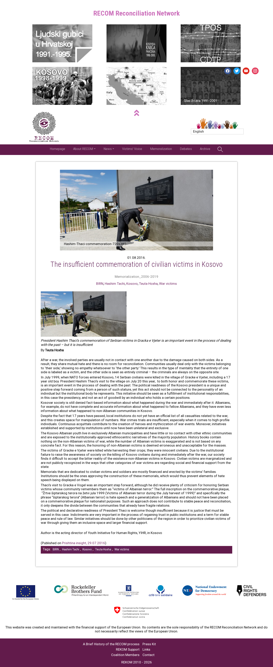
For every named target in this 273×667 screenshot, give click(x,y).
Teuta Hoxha (148, 284)
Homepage (57, 149)
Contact (148, 655)
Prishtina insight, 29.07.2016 (83, 543)
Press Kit (149, 644)
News (108, 149)
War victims (168, 284)
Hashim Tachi (115, 284)
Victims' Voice (132, 149)
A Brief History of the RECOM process (111, 644)
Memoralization (161, 149)
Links (146, 649)
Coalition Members (125, 655)
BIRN (99, 284)
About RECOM (83, 149)
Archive (205, 149)
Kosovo (132, 284)
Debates (186, 149)
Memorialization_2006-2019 (136, 277)
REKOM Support (127, 649)
